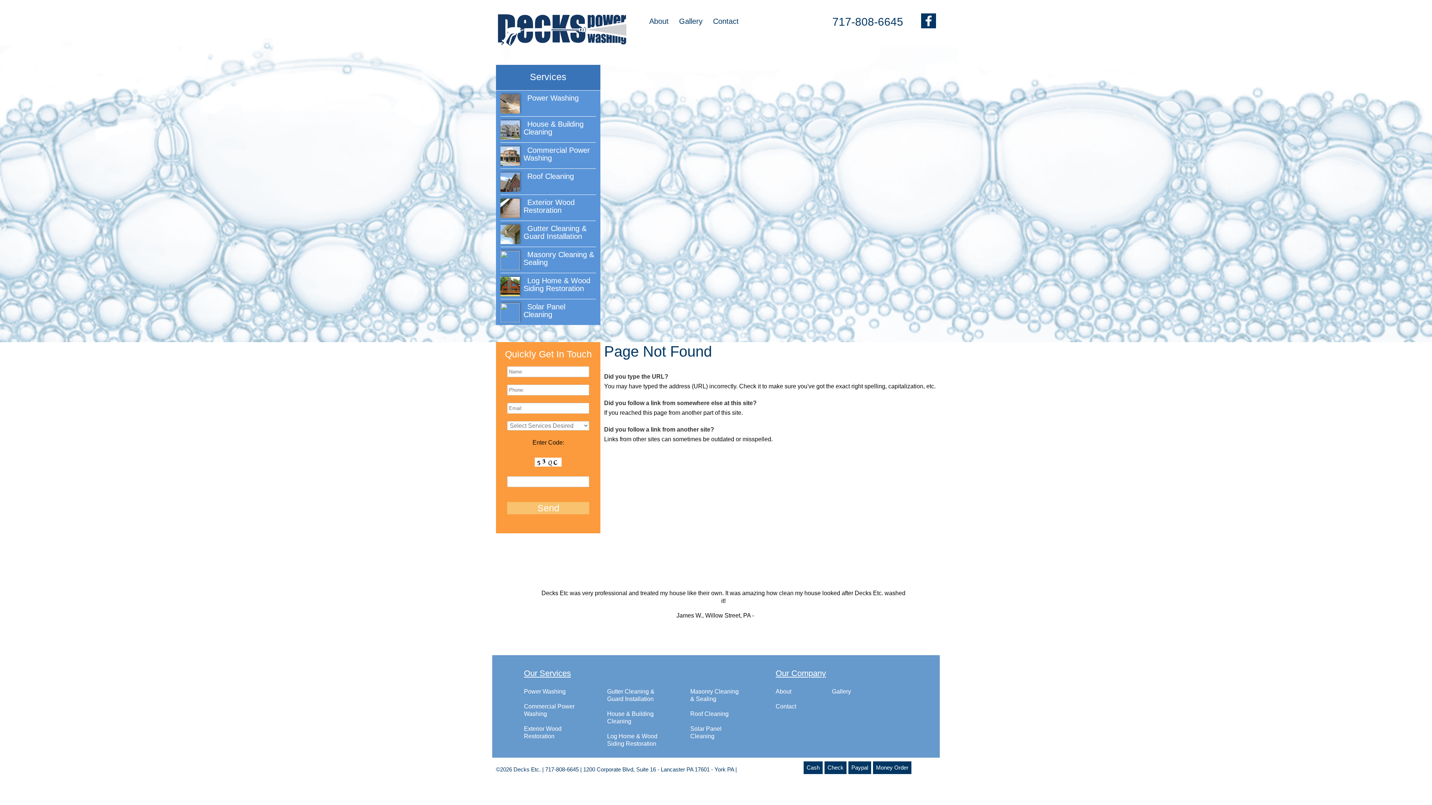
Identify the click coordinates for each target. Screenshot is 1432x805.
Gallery (691, 21)
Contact (726, 21)
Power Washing (545, 691)
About (659, 21)
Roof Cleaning (709, 714)
